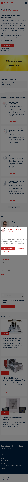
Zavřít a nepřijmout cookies (8, 251)
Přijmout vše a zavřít (8, 248)
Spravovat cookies (21, 248)
